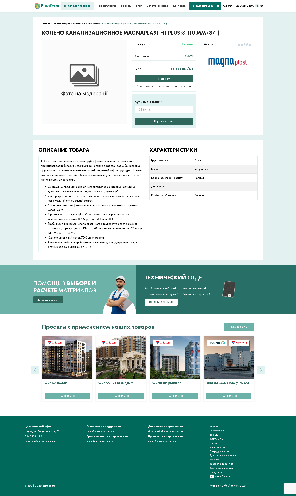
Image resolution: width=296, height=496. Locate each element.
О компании (217, 430)
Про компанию (106, 6)
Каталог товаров (79, 6)
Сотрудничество (157, 6)
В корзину (164, 78)
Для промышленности (223, 455)
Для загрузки (204, 6)
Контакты (179, 6)
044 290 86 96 (33, 436)
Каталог (214, 426)
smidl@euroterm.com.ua (100, 431)
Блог (139, 6)
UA (252, 6)
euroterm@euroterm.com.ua (41, 441)
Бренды (126, 6)
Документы (216, 439)
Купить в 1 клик (149, 101)
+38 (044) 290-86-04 (236, 6)
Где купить (216, 472)
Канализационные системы (87, 23)
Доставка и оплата (221, 468)
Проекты (215, 443)
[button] (261, 370)
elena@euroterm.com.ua (100, 441)
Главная (46, 23)
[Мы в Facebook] (212, 476)
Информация (217, 447)
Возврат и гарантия (221, 464)
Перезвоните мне (164, 121)
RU (261, 6)
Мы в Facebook (224, 476)
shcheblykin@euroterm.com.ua (165, 431)
